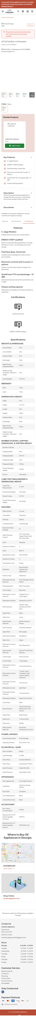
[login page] (27, 11)
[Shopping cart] (32, 11)
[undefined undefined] (14, 130)
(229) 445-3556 (6, 935)
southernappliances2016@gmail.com (13, 937)
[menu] (2, 11)
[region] (18, 135)
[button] (22, 11)
